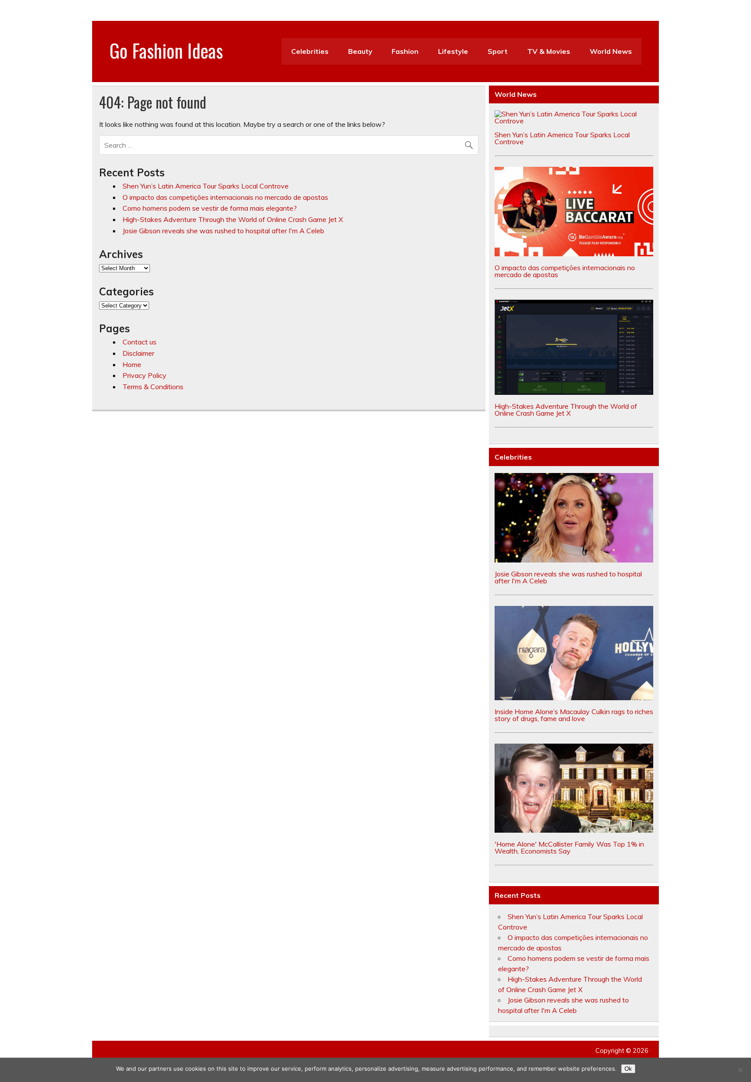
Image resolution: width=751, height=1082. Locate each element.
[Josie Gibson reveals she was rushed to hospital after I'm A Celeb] (574, 560)
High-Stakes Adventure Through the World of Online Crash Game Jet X (233, 219)
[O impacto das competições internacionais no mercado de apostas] (574, 253)
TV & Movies (548, 51)
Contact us (139, 342)
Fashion (405, 51)
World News (611, 51)
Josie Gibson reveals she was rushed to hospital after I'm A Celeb (223, 230)
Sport (498, 51)
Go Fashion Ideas (166, 50)
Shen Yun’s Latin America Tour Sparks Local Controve (206, 186)
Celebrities (310, 51)
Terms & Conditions (153, 386)
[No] (740, 1069)
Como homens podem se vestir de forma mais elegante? (210, 208)
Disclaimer (138, 353)
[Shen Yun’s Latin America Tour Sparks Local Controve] (574, 120)
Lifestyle (453, 51)
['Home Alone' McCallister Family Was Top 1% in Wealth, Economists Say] (574, 830)
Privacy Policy (144, 375)
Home (132, 364)
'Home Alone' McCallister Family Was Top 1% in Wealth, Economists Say (569, 847)
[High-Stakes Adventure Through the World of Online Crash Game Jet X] (574, 392)
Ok (628, 1068)
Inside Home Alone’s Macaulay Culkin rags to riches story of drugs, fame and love (574, 715)
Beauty (360, 51)
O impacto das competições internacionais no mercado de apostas (225, 197)
